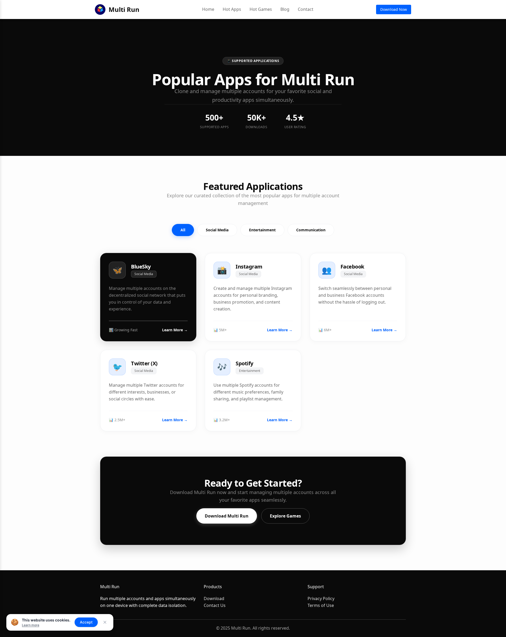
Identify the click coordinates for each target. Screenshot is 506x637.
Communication (310, 229)
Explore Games (285, 516)
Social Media (217, 229)
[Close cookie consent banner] (105, 622)
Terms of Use (321, 605)
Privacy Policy (321, 598)
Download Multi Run (227, 516)
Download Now (393, 9)
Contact (305, 9)
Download (214, 598)
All (183, 229)
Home (208, 9)
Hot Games (261, 9)
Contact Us (215, 605)
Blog (284, 9)
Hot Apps (232, 9)
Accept (86, 622)
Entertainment (262, 229)
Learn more (30, 625)
